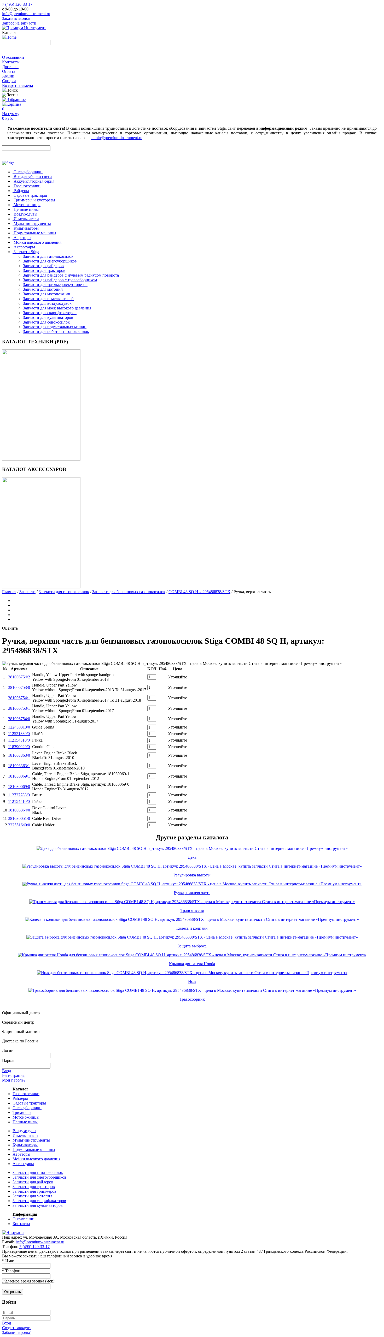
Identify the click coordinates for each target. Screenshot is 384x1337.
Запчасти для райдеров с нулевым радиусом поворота (71, 275)
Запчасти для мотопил (43, 289)
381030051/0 (19, 818)
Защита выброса (192, 946)
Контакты (11, 62)
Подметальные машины (34, 1149)
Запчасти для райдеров (43, 266)
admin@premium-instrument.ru (116, 137)
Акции (8, 76)
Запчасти (27, 591)
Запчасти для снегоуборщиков (50, 261)
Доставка (10, 66)
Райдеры (20, 1098)
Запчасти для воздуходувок (47, 303)
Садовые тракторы (29, 1103)
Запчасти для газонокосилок (48, 256)
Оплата (8, 71)
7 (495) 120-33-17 (17, 4)
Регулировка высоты (192, 875)
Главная (9, 591)
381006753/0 (19, 687)
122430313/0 (19, 727)
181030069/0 (19, 786)
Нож (192, 981)
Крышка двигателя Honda (192, 964)
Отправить (12, 1292)
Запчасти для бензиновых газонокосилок (128, 591)
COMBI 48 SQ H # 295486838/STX (199, 591)
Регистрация (13, 1075)
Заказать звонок (16, 18)
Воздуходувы (24, 1131)
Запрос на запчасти (19, 23)
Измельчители (25, 1135)
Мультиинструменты (31, 1140)
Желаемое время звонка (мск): (28, 1281)
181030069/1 (19, 776)
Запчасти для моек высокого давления (57, 308)
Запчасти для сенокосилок (46, 322)
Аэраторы (21, 1154)
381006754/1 (19, 698)
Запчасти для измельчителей (48, 298)
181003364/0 (19, 810)
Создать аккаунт (16, 1328)
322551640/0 (19, 825)
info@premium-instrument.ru (26, 13)
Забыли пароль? (16, 1332)
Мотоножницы (26, 1117)
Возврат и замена (17, 85)
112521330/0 (19, 733)
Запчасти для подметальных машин (54, 327)
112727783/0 (19, 795)
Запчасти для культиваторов (48, 317)
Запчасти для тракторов (44, 270)
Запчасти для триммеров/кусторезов (55, 284)
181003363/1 (19, 765)
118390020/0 (19, 746)
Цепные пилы (25, 1122)
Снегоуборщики (27, 1108)
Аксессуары (23, 1163)
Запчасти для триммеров (34, 1191)
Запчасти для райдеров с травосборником (60, 280)
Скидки (9, 81)
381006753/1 (19, 708)
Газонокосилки (26, 1093)
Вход (6, 1071)
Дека (192, 857)
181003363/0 (19, 755)
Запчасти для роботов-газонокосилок (56, 331)
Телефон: (11, 1271)
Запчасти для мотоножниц (46, 294)
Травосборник (192, 999)
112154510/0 (19, 740)
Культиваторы (25, 1145)
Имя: (8, 1260)
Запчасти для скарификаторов (50, 313)
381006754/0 (19, 719)
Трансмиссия (192, 910)
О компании (13, 57)
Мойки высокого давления (36, 1159)
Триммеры (22, 1112)
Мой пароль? (13, 1080)
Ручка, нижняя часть (192, 893)
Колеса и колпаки (192, 928)
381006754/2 (19, 677)
